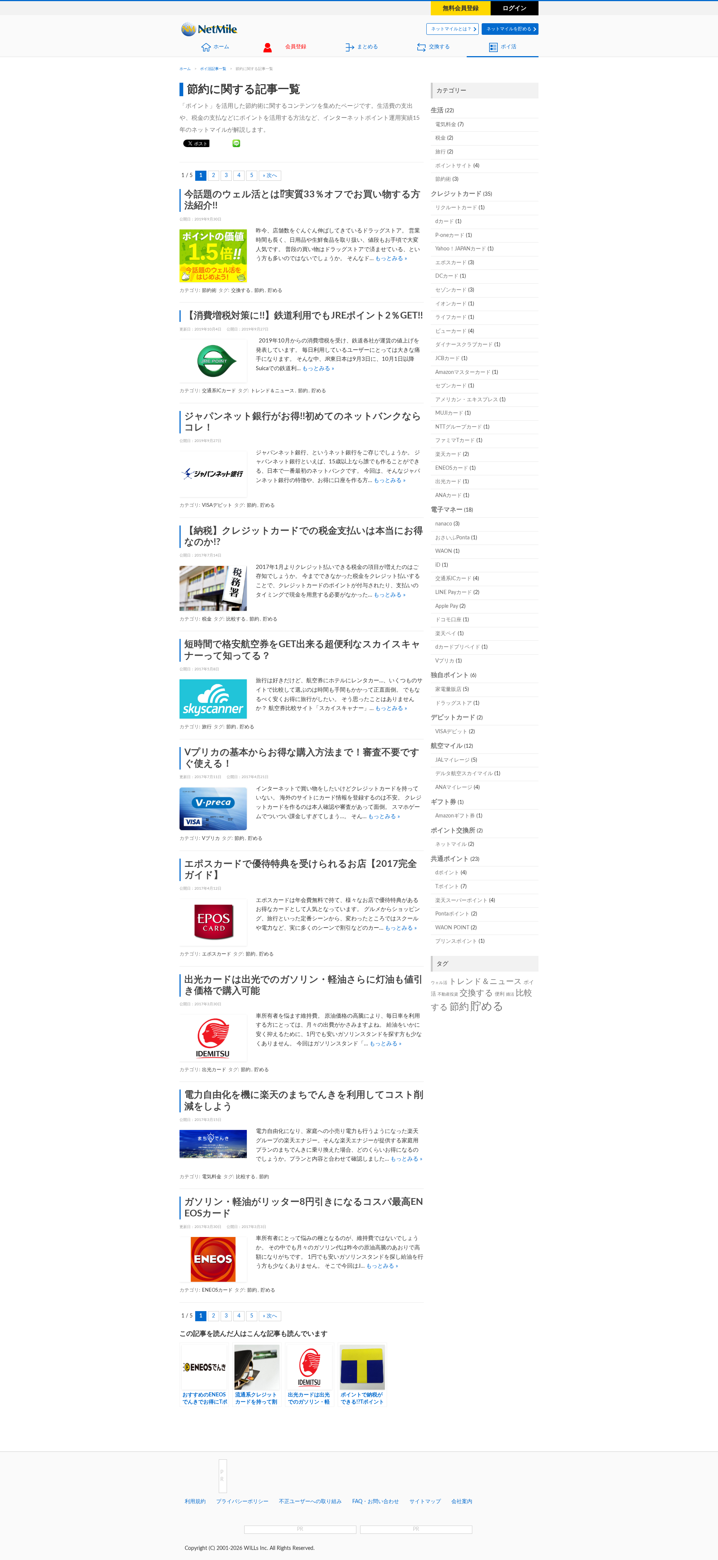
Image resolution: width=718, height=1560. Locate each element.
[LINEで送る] (236, 143)
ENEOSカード (217, 1290)
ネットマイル (451, 844)
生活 (437, 110)
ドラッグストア (453, 703)
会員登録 (295, 46)
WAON (443, 551)
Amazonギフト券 (455, 816)
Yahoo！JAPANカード (460, 249)
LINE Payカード (453, 592)
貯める (275, 290)
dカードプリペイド (457, 647)
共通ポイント (450, 859)
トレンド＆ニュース (272, 391)
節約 (259, 290)
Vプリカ (211, 838)
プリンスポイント (456, 941)
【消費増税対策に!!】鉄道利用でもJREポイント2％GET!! (303, 315)
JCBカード (447, 358)
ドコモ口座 (448, 619)
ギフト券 (443, 802)
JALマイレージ (452, 760)
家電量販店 (448, 689)
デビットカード (453, 717)
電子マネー (447, 509)
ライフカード (451, 317)
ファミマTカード (455, 440)
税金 (207, 619)
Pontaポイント (452, 914)
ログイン (515, 8)
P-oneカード (449, 235)
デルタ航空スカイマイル (464, 773)
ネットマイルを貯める (509, 29)
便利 (499, 994)
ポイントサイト (453, 165)
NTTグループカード (458, 427)
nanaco (443, 524)
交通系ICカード (219, 391)
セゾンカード (451, 290)
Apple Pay (446, 606)
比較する (236, 619)
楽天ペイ (445, 633)
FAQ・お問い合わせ (375, 1501)
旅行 (207, 727)
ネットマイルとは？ (451, 29)
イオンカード (451, 304)
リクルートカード (456, 207)
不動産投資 (448, 994)
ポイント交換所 (453, 830)
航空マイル (447, 746)
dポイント (447, 872)
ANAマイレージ (453, 787)
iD (438, 565)
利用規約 (195, 1501)
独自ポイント (450, 675)
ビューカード (451, 331)
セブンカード (451, 386)
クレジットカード (456, 194)
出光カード (214, 1069)
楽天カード (448, 454)
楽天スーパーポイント (461, 900)
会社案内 (461, 1501)
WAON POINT (452, 927)
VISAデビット (217, 505)
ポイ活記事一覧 (213, 69)
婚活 (510, 994)
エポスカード (216, 954)
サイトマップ (425, 1501)
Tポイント (447, 886)
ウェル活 (439, 983)
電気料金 (211, 1176)
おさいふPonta (452, 537)
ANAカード (448, 495)
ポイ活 (508, 46)
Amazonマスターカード (463, 372)
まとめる (367, 46)
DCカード (446, 276)
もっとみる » (391, 258)
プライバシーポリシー (242, 1501)
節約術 (209, 290)
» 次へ (270, 175)
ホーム (221, 46)
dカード (444, 221)
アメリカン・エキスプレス (466, 399)
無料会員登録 (461, 8)
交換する (439, 46)
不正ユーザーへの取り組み (310, 1501)
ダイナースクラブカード (464, 344)
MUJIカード (449, 413)
